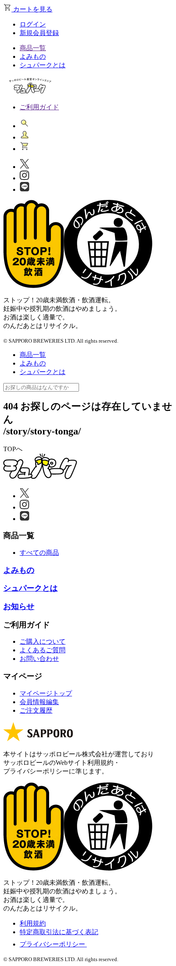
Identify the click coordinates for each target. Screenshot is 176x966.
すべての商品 (39, 552)
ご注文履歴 (36, 710)
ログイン (33, 24)
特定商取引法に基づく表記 (59, 931)
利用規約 (33, 923)
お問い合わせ (39, 658)
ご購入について (42, 641)
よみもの (33, 56)
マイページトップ (46, 693)
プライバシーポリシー (53, 944)
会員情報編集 (39, 701)
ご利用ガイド (39, 107)
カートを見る (31, 9)
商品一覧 (33, 47)
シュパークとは (42, 65)
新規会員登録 (39, 32)
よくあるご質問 (42, 650)
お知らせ (18, 606)
